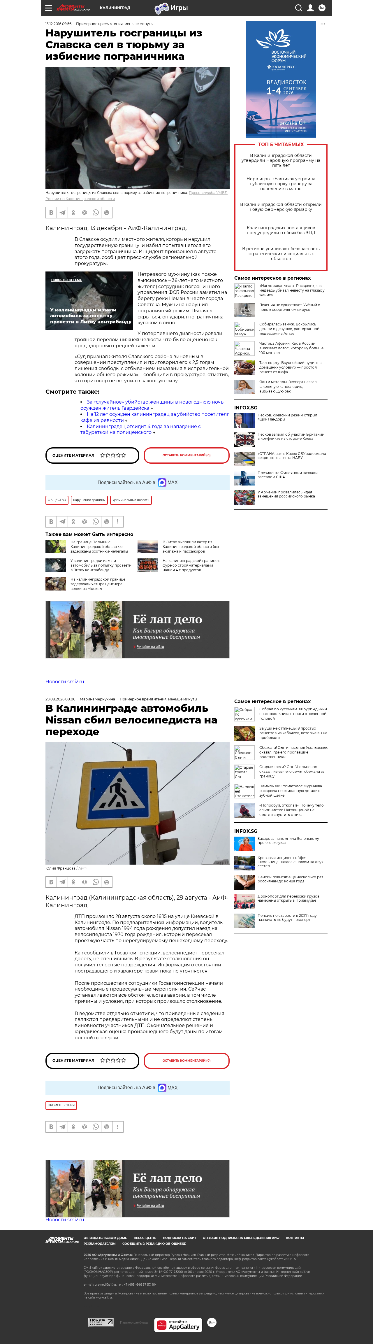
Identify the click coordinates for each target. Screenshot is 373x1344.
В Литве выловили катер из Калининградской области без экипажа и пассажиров (191, 546)
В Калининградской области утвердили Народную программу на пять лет (281, 160)
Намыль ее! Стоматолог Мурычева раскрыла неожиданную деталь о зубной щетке (290, 791)
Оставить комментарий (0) (187, 455)
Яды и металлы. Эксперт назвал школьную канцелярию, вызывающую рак (288, 386)
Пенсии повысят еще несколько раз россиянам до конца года (290, 879)
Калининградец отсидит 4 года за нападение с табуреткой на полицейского (140, 429)
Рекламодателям (100, 1244)
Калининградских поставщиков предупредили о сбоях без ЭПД (281, 230)
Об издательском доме (105, 1238)
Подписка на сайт (179, 1238)
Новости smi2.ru (64, 681)
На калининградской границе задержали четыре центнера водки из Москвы (98, 584)
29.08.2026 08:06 (60, 699)
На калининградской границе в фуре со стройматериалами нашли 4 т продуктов (191, 565)
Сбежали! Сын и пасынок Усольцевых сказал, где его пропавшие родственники (293, 752)
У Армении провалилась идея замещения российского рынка (286, 494)
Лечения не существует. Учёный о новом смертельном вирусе (289, 307)
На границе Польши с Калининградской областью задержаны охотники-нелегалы (99, 546)
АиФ (82, 868)
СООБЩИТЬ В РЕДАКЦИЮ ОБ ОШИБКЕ (154, 1244)
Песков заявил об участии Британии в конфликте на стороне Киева (291, 436)
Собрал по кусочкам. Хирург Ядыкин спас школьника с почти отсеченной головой (293, 714)
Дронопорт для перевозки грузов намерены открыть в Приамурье (288, 898)
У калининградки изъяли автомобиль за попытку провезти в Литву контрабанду (101, 565)
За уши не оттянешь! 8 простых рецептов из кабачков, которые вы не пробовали (293, 733)
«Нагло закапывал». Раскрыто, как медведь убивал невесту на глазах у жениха (292, 290)
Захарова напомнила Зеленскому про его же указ (288, 841)
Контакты (295, 1238)
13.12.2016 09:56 (58, 24)
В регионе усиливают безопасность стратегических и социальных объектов (281, 253)
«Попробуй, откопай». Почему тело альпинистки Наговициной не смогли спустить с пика (291, 810)
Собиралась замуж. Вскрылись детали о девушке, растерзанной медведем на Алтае (289, 329)
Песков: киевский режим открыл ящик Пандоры (287, 417)
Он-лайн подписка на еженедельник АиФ (241, 1238)
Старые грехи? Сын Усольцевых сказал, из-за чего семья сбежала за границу (292, 771)
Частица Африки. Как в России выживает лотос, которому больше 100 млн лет (291, 348)
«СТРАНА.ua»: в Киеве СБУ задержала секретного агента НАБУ (292, 456)
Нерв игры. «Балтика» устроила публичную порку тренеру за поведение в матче (281, 183)
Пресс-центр (145, 1238)
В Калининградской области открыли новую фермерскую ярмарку (281, 207)
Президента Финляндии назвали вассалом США (288, 475)
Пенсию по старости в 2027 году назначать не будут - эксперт (287, 918)
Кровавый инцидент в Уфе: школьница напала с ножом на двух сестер (290, 862)
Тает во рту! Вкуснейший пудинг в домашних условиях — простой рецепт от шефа (290, 367)
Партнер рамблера (134, 1322)
